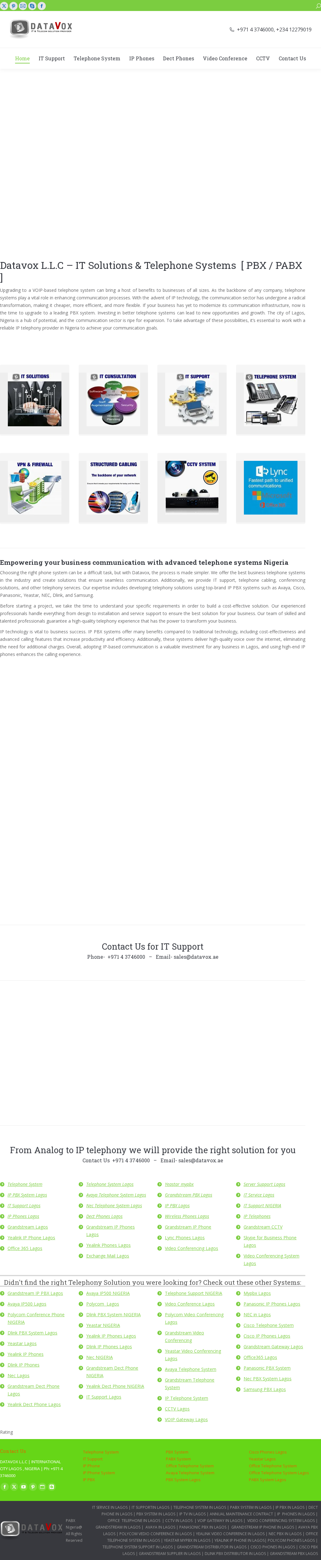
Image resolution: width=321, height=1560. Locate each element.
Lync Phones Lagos (185, 1238)
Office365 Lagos (260, 1357)
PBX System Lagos (183, 1479)
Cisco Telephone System (269, 1325)
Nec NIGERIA (99, 1357)
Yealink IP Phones (26, 1354)
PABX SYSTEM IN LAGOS (250, 1507)
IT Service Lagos (259, 1195)
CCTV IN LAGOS (178, 1520)
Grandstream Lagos (28, 1227)
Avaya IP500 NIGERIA (108, 1293)
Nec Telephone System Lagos (114, 1205)
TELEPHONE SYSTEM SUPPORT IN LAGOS (138, 1547)
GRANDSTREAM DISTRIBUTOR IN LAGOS (211, 1547)
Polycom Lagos (102, 1304)
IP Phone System (99, 1472)
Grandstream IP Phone (188, 1227)
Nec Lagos (18, 1375)
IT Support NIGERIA (262, 1205)
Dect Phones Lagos (104, 1216)
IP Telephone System (186, 1398)
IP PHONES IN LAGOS (296, 1514)
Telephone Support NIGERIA (193, 1293)
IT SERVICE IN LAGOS (110, 1507)
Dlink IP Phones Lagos (109, 1347)
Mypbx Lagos (257, 1293)
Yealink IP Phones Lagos (111, 1336)
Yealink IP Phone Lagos (31, 1238)
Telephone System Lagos (110, 1184)
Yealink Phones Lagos (108, 1245)
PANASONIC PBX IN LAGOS (202, 1527)
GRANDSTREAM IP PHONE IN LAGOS (262, 1527)
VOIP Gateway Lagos (186, 1419)
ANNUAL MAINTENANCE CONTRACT (241, 1514)
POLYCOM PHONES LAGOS (291, 1540)
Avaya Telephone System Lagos (116, 1195)
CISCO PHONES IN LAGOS (272, 1547)
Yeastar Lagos (22, 1343)
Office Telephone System (190, 1466)
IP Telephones (257, 1216)
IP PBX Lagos (177, 1205)
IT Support (93, 1459)
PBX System (177, 1452)
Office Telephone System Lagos (279, 1472)
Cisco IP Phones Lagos (267, 1336)
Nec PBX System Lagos (268, 1379)
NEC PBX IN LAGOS (285, 1533)
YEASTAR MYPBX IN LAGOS (187, 1540)
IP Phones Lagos (23, 1216)
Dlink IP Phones (23, 1365)
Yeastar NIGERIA (103, 1325)
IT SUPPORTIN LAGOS (150, 1507)
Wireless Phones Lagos (187, 1216)
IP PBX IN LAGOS (290, 1507)
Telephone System (25, 1184)
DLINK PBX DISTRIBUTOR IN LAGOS (235, 1553)
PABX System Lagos (267, 1479)
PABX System (178, 1459)
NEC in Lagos (257, 1314)
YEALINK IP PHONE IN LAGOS (239, 1540)
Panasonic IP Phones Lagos (272, 1304)
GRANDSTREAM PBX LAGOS (294, 1553)
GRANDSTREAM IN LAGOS (118, 1527)
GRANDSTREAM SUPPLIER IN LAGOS (170, 1553)
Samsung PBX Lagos (265, 1389)
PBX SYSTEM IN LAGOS (155, 1514)
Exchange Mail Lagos (107, 1256)
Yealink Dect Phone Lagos (34, 1404)
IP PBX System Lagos (27, 1195)
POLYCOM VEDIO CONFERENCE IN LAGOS (155, 1533)
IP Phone (91, 1466)
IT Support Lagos (24, 1205)
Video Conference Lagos (190, 1304)
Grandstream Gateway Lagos (273, 1347)
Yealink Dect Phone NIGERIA (115, 1386)
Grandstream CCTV (263, 1227)
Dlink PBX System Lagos (32, 1333)
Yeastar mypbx (179, 1184)
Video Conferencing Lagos (191, 1248)
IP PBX (89, 1479)
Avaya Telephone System (190, 1369)
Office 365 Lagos (25, 1248)
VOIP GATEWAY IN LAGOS (219, 1520)
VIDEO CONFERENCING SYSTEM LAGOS (281, 1520)
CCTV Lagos (177, 1409)
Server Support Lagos (264, 1184)
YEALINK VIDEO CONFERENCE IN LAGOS (230, 1533)
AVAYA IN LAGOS (160, 1527)
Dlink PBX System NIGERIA (113, 1314)
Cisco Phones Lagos (268, 1452)
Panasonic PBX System (267, 1368)
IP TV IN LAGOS (192, 1514)
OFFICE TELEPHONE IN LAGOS (134, 1520)
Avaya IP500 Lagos (27, 1304)
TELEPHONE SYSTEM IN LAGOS (200, 1507)
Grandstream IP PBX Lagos (35, 1293)
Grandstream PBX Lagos (188, 1195)
